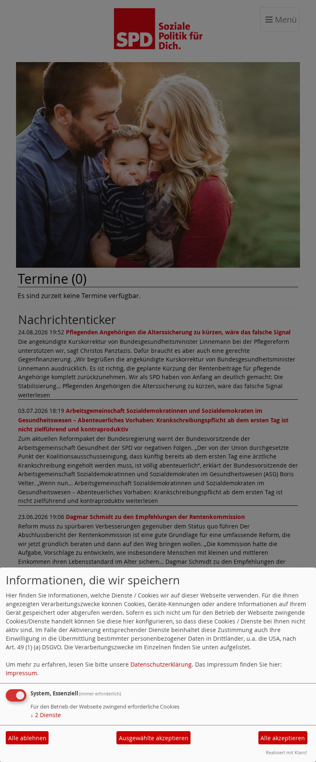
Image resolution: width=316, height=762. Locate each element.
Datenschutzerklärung (161, 664)
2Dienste (45, 715)
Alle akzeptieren (282, 738)
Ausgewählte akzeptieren (153, 738)
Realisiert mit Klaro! (286, 752)
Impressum (21, 673)
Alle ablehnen (27, 738)
